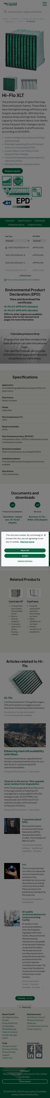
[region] (25, 549)
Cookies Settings (25, 561)
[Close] (45, 535)
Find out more (27, 541)
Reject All (25, 550)
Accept (25, 556)
